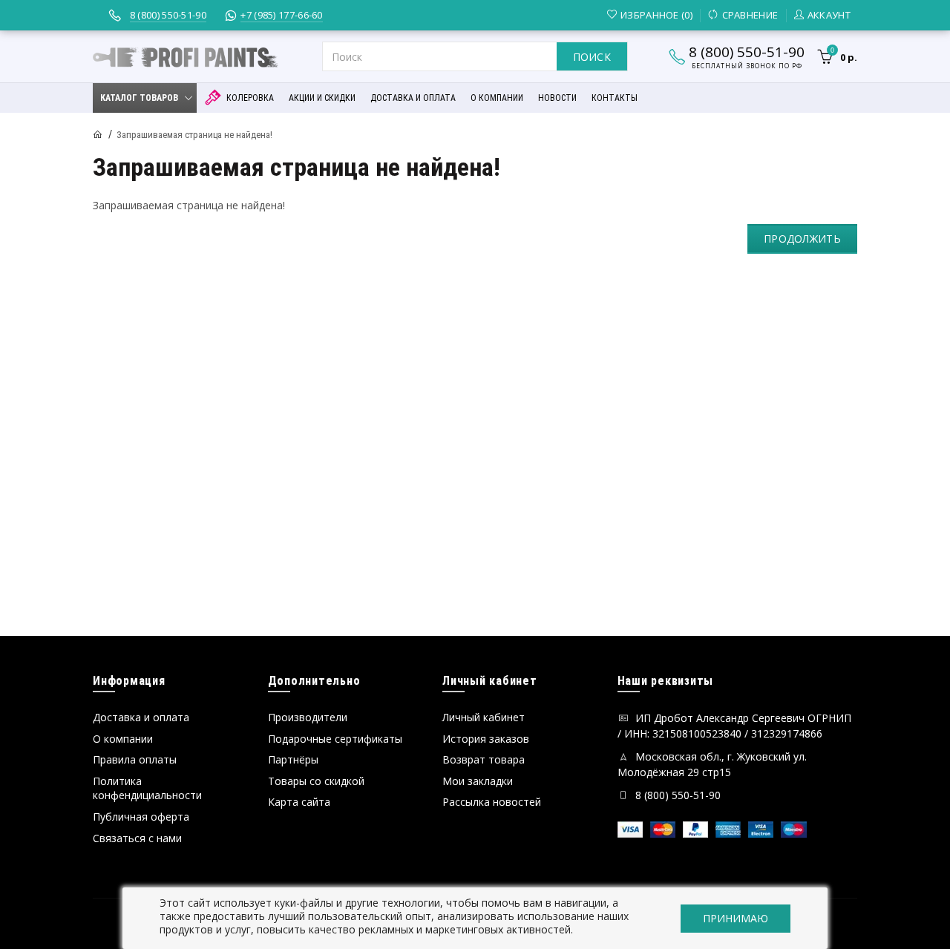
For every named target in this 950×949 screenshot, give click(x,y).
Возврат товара (483, 759)
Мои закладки (477, 781)
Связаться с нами (137, 838)
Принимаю (735, 918)
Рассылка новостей (491, 802)
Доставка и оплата (141, 717)
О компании (123, 739)
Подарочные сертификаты (335, 739)
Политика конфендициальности (147, 788)
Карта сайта (299, 802)
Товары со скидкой (316, 781)
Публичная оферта (141, 817)
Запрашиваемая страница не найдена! (194, 134)
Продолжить (802, 238)
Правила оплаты (135, 759)
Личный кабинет (483, 717)
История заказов (485, 739)
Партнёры (293, 759)
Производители (307, 717)
